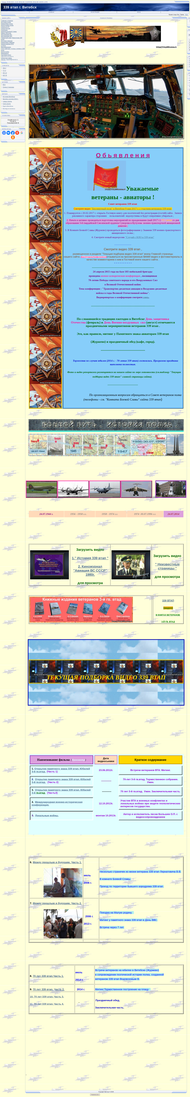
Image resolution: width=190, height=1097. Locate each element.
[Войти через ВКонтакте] (8, 133)
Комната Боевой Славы (9, 31)
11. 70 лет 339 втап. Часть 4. (47, 1004)
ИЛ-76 (5, 75)
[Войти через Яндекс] (17, 133)
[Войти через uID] (4, 133)
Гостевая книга (6, 55)
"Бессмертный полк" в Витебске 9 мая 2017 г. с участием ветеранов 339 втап (131, 208)
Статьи (3, 45)
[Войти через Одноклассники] (13, 137)
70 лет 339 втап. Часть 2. (48, 989)
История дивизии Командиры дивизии (7, 41)
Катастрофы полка (7, 25)
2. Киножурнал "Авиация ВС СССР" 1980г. (90, 570)
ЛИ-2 (4, 68)
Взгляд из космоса (9, 108)
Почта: (3, 59)
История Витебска (9, 96)
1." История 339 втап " (90, 558)
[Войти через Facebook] (13, 133)
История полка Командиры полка (7, 23)
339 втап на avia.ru (7, 56)
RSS (186, 14)
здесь (145, 297)
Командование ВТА (7, 44)
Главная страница (7, 20)
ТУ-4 (4, 70)
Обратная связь (6, 58)
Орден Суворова (8, 87)
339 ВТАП (168, 600)
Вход (138, 12)
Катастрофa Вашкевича (5, 52)
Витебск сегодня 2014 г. (10, 99)
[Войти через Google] (22, 133)
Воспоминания (6, 47)
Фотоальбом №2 (6, 36)
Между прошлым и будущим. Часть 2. (57, 903)
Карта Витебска (8, 106)
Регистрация (95, 12)
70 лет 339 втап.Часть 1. (48, 976)
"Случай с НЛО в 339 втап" (139, 237)
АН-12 (5, 73)
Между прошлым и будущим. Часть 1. (57, 862)
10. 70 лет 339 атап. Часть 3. (47, 996)
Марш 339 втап (6, 33)
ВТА (4, 84)
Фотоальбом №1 (6, 34)
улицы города (7, 101)
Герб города (7, 104)
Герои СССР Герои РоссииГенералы (5, 28)
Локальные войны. (47, 815)
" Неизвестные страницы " (167, 566)
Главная (51, 12)
